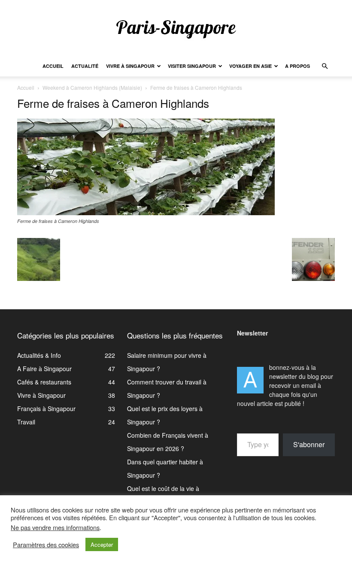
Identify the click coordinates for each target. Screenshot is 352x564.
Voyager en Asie (250, 66)
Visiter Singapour (192, 66)
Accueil (53, 66)
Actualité (84, 66)
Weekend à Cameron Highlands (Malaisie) (92, 87)
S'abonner (309, 444)
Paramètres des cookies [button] (46, 545)
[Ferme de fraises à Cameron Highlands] (146, 212)
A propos (297, 66)
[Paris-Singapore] (176, 29)
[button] (324, 66)
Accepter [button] (102, 544)
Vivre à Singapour (130, 66)
